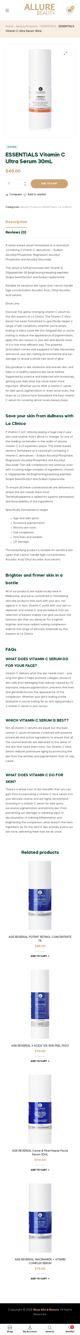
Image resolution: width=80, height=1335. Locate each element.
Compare (15, 194)
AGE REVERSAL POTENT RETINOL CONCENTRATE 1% (40, 939)
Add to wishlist (37, 194)
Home (9, 26)
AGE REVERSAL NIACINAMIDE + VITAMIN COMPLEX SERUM (40, 1261)
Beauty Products (27, 26)
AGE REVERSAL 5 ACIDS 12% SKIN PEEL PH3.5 (40, 1046)
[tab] (40, 223)
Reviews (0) (16, 233)
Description (16, 222)
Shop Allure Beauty (46, 1310)
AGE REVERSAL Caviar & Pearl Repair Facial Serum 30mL (40, 1153)
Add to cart (49, 184)
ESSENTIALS (48, 26)
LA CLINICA (64, 207)
